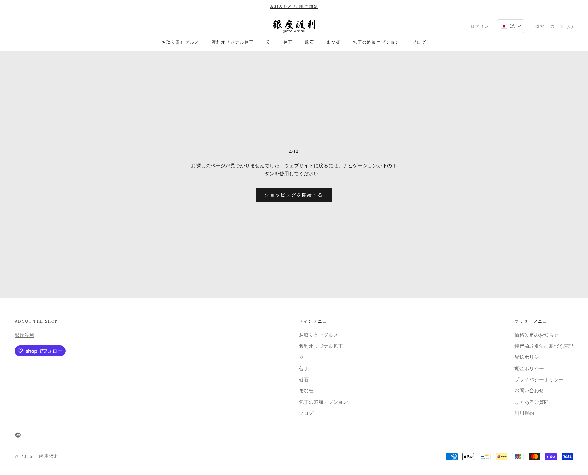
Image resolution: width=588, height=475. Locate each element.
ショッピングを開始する (294, 194)
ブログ (419, 42)
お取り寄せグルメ (180, 42)
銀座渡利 (24, 335)
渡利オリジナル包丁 (233, 42)
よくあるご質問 (531, 402)
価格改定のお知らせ (536, 335)
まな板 (333, 42)
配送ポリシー (529, 357)
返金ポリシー (529, 368)
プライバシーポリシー (539, 379)
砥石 (309, 42)
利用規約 (524, 413)
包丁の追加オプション (376, 42)
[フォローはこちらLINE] (18, 435)
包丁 (288, 42)
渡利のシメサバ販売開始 (294, 6)
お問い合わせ (529, 390)
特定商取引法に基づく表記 (543, 346)
